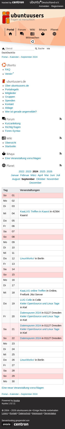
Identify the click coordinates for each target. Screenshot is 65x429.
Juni (52, 175)
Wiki (32, 29)
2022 (21, 171)
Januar (15, 175)
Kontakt (9, 104)
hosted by (7, 2)
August (16, 179)
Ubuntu (11, 65)
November (53, 179)
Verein (8, 74)
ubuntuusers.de (16, 81)
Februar (24, 175)
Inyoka (17, 400)
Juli (58, 175)
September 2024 (29, 57)
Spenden (10, 100)
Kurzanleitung (12, 123)
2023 (28, 171)
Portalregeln (12, 89)
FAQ (7, 69)
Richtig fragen (13, 127)
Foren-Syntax (12, 131)
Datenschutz (24, 413)
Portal (10, 29)
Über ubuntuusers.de (17, 85)
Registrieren (57, 6)
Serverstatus (50, 413)
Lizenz (5, 413)
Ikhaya (43, 29)
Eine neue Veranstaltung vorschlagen (23, 387)
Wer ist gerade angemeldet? (21, 111)
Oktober (40, 179)
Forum (22, 29)
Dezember (35, 182)
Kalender (14, 57)
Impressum (37, 413)
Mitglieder (10, 93)
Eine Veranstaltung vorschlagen (23, 158)
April (40, 175)
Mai (46, 175)
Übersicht (10, 142)
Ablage (9, 108)
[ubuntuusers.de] (23, 18)
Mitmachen (32, 37)
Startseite (10, 146)
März (33, 175)
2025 (42, 171)
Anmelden (44, 6)
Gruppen (10, 96)
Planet (54, 29)
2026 (49, 171)
